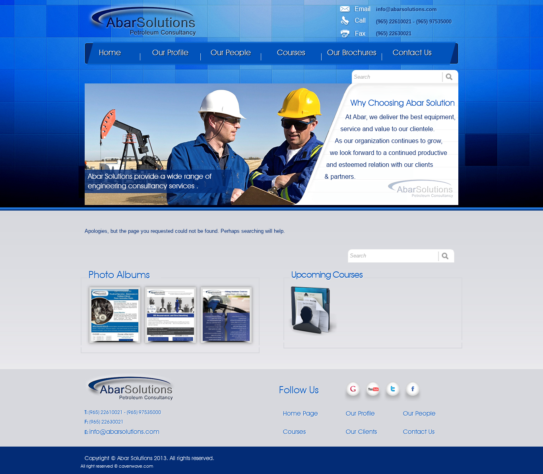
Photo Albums (119, 274)
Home (110, 52)
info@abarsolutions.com (406, 9)
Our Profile (170, 52)
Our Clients (361, 431)
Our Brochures (351, 52)
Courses (291, 52)
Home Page (300, 413)
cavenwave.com (136, 466)
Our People (231, 52)
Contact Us (412, 52)
